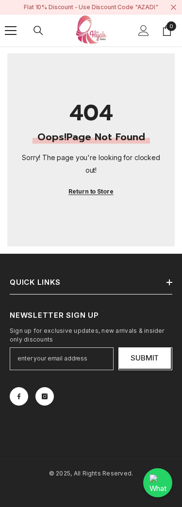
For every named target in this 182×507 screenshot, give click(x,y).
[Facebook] (19, 396)
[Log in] (143, 30)
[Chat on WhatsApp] (157, 482)
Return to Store (90, 191)
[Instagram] (44, 396)
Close (173, 7)
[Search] (38, 30)
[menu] (11, 30)
